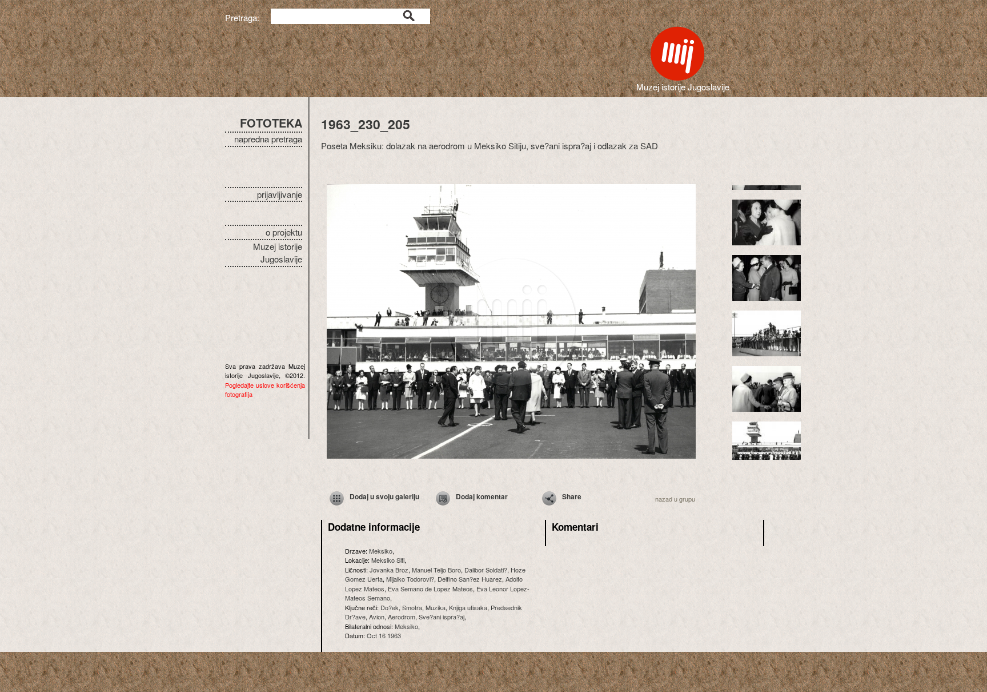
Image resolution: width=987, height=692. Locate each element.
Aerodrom (401, 616)
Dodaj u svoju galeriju (384, 496)
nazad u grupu (675, 498)
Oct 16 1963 (384, 635)
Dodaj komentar (482, 496)
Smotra (412, 607)
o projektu (284, 232)
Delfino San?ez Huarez (470, 578)
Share (571, 496)
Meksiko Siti (387, 559)
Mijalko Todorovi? (410, 578)
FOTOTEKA (271, 122)
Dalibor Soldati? (485, 569)
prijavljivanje (279, 194)
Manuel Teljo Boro (436, 569)
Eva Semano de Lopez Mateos (430, 588)
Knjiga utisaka (468, 607)
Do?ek (389, 607)
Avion (376, 616)
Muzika (436, 607)
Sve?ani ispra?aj (441, 616)
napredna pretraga (268, 139)
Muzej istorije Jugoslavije (277, 252)
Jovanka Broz (389, 569)
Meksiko (380, 550)
